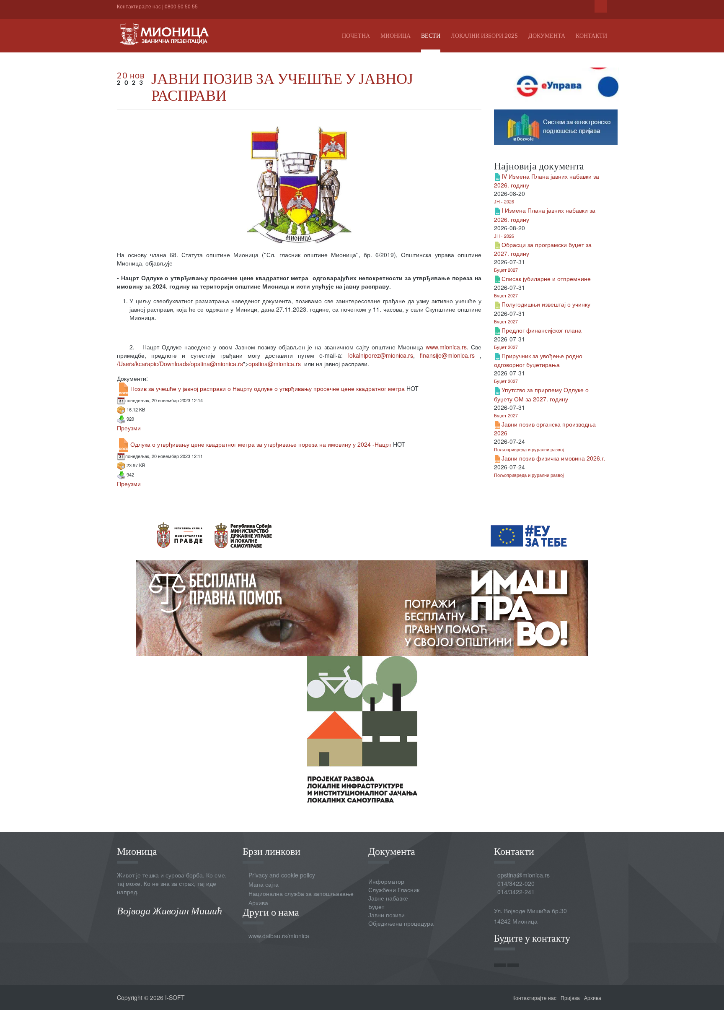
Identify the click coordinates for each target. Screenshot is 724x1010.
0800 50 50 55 (181, 6)
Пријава (570, 997)
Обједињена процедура (401, 923)
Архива (258, 902)
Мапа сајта (263, 884)
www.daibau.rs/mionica (278, 936)
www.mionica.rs (446, 347)
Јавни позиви (386, 915)
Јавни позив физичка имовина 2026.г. (553, 458)
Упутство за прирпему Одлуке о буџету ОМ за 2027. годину (541, 394)
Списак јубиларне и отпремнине (546, 278)
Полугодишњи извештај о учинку (546, 304)
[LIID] (362, 728)
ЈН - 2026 (504, 201)
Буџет (376, 906)
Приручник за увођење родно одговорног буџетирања (538, 360)
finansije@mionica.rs (447, 355)
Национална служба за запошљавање (301, 893)
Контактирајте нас (139, 6)
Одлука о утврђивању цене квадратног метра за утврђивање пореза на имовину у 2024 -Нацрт (260, 444)
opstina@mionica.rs (217, 363)
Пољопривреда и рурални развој (529, 449)
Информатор (386, 881)
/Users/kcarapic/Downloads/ (180, 363)
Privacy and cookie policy (281, 875)
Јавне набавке (388, 898)
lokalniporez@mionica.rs (380, 355)
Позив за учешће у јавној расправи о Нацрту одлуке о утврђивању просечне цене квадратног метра (267, 388)
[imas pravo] (362, 582)
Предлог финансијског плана (542, 330)
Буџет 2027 (506, 270)
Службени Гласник (393, 889)
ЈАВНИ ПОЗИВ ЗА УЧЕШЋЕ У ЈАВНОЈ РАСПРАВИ (282, 86)
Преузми (129, 428)
